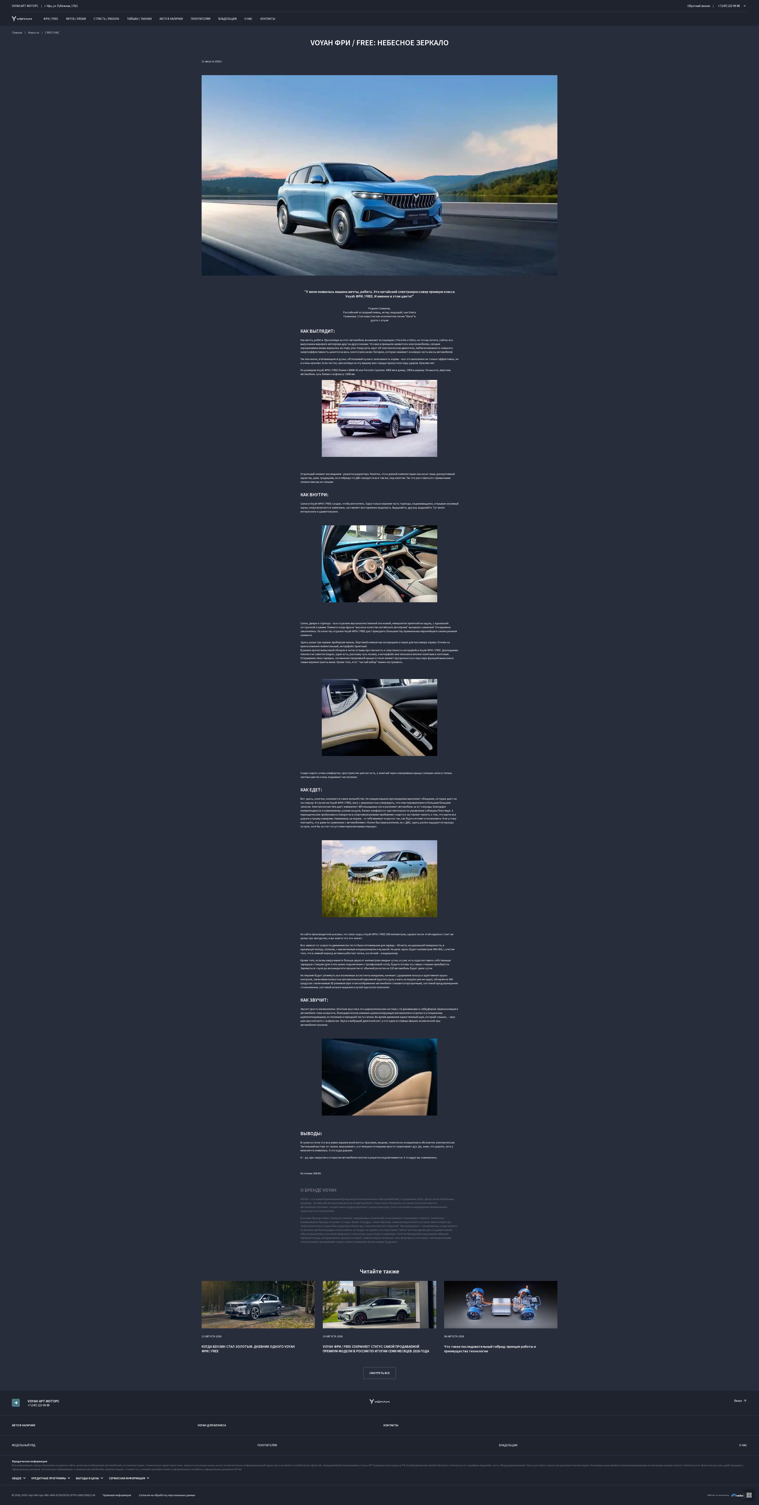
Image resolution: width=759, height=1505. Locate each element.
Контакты (267, 19)
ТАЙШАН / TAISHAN (139, 19)
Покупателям (200, 19)
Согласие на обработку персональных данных (167, 1495)
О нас (248, 19)
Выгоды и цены (87, 1478)
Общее (17, 1478)
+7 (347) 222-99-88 (38, 1405)
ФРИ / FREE (50, 19)
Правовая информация (117, 1495)
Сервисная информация (127, 1478)
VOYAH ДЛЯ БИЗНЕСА (212, 1425)
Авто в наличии (171, 19)
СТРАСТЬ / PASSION (106, 19)
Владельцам (227, 19)
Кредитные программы (48, 1478)
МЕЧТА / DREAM (76, 19)
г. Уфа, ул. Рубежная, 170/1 (61, 6)
